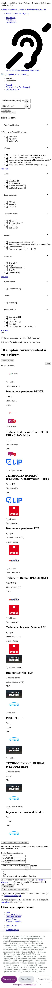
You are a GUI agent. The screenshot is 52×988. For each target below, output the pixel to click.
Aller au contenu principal (11, 9)
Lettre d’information (13, 917)
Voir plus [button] (4, 169)
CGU (8, 927)
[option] (28, 393)
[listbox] (26, 604)
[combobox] (13, 101)
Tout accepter (9, 979)
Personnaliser (44, 979)
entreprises (5, 902)
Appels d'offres (11, 925)
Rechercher (6, 110)
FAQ (8, 912)
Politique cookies (12, 932)
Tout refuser (26, 979)
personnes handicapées (12, 896)
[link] (17, 13)
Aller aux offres (40, 9)
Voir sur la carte (7, 361)
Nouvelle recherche (8, 113)
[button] (9, 79)
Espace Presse (11, 919)
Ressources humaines (14, 921)
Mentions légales (12, 930)
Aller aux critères (27, 9)
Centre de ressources (14, 915)
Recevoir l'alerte (7, 887)
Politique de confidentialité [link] (24, 985)
